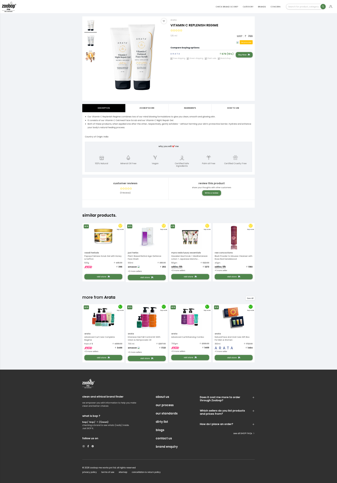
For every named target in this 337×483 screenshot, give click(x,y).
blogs (160, 430)
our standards (167, 413)
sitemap (123, 472)
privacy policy (89, 472)
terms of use (107, 472)
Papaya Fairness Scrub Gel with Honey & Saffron (103, 257)
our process (165, 405)
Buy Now (242, 54)
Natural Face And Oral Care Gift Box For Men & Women (232, 338)
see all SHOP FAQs (243, 433)
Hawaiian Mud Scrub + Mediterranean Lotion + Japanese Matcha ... (189, 257)
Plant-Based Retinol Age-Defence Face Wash (144, 257)
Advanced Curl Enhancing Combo (187, 337)
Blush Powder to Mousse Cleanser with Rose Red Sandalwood (233, 257)
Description (104, 108)
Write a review (211, 193)
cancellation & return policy (146, 472)
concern (276, 6)
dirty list (162, 422)
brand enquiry (167, 447)
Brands (262, 6)
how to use (233, 108)
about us (162, 397)
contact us (164, 438)
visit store (102, 276)
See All (250, 298)
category (248, 6)
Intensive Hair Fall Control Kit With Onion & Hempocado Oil (144, 338)
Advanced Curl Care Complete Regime (99, 338)
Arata (173, 19)
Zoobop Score (147, 108)
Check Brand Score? (227, 6)
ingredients (190, 108)
